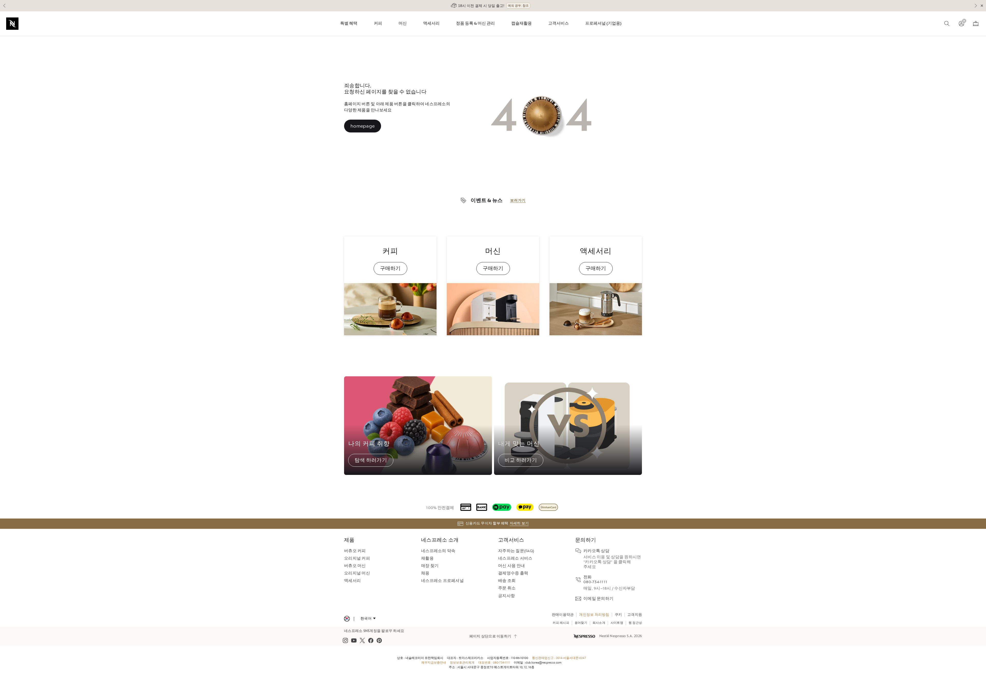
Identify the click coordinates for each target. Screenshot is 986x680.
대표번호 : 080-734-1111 (494, 663)
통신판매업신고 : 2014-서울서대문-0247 (559, 658)
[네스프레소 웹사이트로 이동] (12, 23)
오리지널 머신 (357, 573)
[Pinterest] (379, 640)
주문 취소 (507, 588)
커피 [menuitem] (378, 23)
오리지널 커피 (357, 558)
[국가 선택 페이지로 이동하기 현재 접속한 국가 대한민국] (347, 619)
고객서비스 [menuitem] (558, 23)
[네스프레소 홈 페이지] (585, 636)
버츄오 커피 (355, 551)
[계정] (961, 24)
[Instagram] (345, 640)
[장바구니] (976, 24)
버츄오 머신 (355, 565)
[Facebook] (371, 640)
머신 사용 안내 (511, 565)
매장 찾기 (430, 565)
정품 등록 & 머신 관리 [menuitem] (475, 23)
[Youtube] (354, 640)
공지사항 (506, 595)
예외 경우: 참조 (518, 5)
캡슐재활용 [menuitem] (521, 23)
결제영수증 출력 (513, 573)
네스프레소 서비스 (515, 558)
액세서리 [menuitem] (431, 23)
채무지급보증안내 (433, 663)
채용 (425, 573)
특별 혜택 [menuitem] (348, 23)
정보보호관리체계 (462, 663)
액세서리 (352, 580)
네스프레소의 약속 (438, 551)
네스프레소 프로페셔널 (442, 580)
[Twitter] (362, 640)
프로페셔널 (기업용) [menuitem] (603, 23)
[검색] (947, 24)
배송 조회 (507, 580)
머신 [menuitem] (403, 23)
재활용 (427, 558)
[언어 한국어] (368, 618)
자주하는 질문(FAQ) (516, 551)
